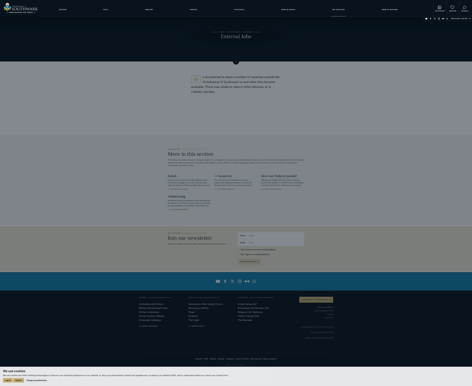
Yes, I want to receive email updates (258, 249)
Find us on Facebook (430, 18)
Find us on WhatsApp (447, 18)
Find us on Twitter (434, 18)
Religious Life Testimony (250, 312)
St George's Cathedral (150, 320)
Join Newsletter (248, 262)
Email (242, 242)
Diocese (62, 10)
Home (222, 32)
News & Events (288, 10)
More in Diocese (149, 326)
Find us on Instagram (438, 18)
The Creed (193, 320)
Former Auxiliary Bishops (151, 316)
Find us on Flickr (443, 18)
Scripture (193, 316)
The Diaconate (245, 320)
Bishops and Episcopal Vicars (153, 308)
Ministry (149, 10)
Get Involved (338, 10)
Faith (105, 10)
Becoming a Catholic (198, 308)
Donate (452, 11)
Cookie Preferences (239, 365)
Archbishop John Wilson (151, 304)
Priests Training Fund (248, 316)
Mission (193, 10)
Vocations (239, 10)
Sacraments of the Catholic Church (205, 304)
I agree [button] (8, 380)
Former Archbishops (149, 312)
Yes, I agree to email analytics (255, 254)
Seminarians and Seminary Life (253, 308)
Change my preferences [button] (36, 380)
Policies (228, 365)
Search (464, 11)
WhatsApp (440, 11)
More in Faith (198, 326)
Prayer (191, 312)
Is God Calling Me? (247, 304)
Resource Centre (459, 19)
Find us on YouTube (426, 18)
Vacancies (248, 32)
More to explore (390, 10)
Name (242, 235)
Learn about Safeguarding (315, 300)
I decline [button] (18, 380)
